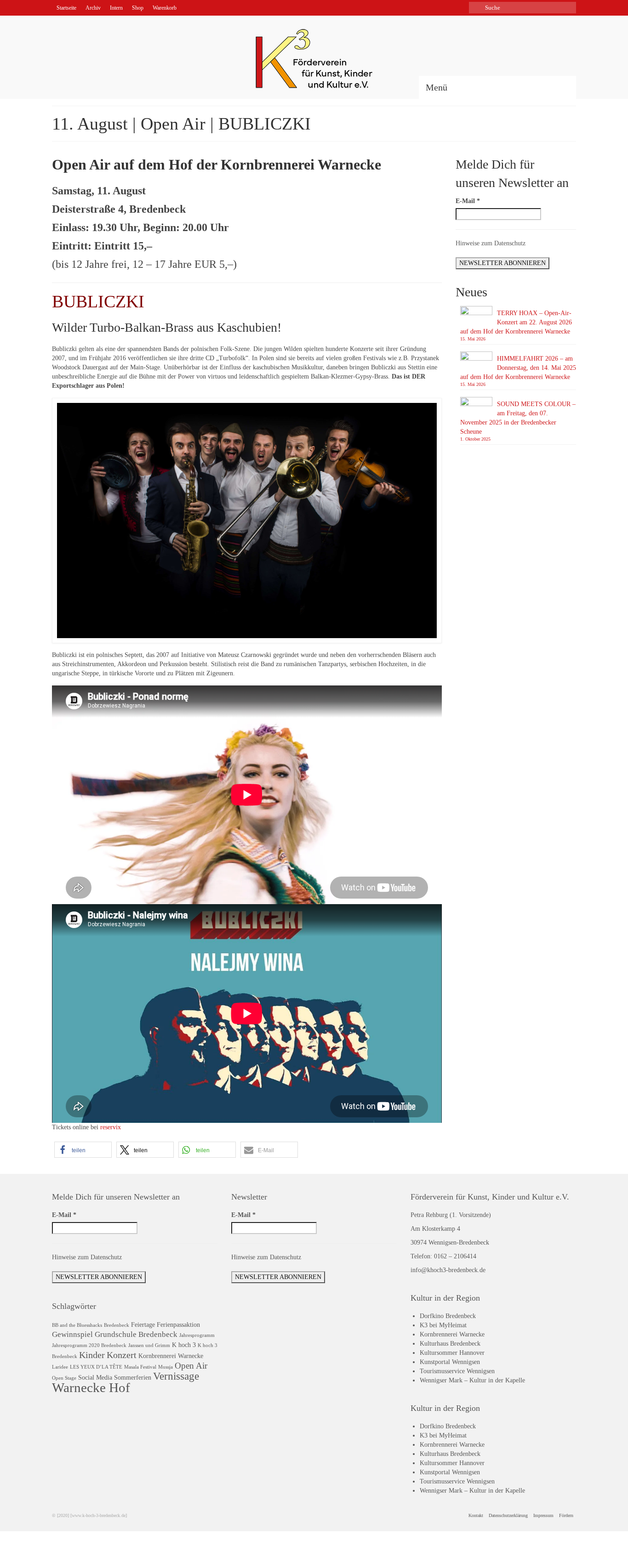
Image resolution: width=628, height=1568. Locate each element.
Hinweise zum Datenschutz (490, 243)
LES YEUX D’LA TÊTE (96, 1367)
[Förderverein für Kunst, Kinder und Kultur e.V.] (314, 59)
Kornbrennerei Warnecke (170, 1355)
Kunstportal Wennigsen (450, 1362)
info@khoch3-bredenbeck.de (448, 1270)
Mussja (165, 1367)
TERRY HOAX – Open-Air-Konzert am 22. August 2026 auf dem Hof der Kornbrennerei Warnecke (516, 322)
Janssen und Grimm (149, 1345)
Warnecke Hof (91, 1387)
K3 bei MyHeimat (443, 1325)
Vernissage (176, 1376)
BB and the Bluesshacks (77, 1325)
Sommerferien (132, 1377)
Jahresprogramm (197, 1335)
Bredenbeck (116, 1325)
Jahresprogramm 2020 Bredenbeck (89, 1345)
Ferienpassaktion (178, 1324)
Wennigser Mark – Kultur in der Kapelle (472, 1380)
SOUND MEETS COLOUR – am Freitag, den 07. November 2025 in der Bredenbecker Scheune (518, 418)
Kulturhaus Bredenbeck (450, 1343)
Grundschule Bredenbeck (136, 1334)
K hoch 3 (184, 1344)
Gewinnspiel (72, 1334)
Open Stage (64, 1378)
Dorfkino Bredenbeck (448, 1316)
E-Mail (468, 201)
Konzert (122, 1355)
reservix (110, 1127)
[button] (83, 1150)
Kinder (92, 1355)
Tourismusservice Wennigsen (457, 1371)
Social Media (95, 1377)
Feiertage (143, 1324)
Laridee (60, 1367)
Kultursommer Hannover (452, 1352)
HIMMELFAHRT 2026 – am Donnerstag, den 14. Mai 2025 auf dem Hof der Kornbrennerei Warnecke (518, 367)
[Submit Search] (476, 7)
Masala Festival (140, 1367)
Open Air (191, 1365)
